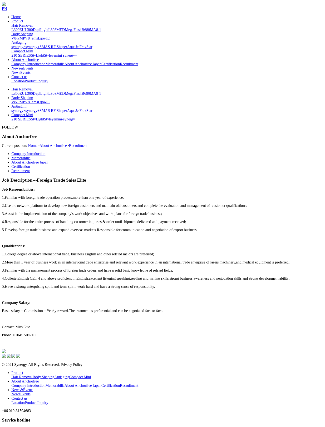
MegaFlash (73, 30)
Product (17, 21)
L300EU (18, 30)
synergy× (18, 47)
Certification (110, 64)
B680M (87, 30)
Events (25, 72)
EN (4, 9)
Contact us (19, 77)
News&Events (22, 68)
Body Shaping (22, 34)
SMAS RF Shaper (53, 47)
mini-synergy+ (66, 55)
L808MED (56, 30)
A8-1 (97, 30)
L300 (29, 30)
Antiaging (18, 42)
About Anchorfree (25, 60)
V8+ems (31, 38)
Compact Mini (22, 51)
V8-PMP (18, 38)
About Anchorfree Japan (82, 64)
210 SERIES (21, 55)
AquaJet (73, 47)
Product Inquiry (36, 81)
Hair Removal (22, 25)
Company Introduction (28, 64)
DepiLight (40, 30)
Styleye (49, 55)
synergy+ (32, 47)
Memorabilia (54, 64)
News (15, 72)
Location (18, 81)
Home (16, 17)
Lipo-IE (44, 38)
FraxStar (85, 47)
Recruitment (129, 64)
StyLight (37, 55)
